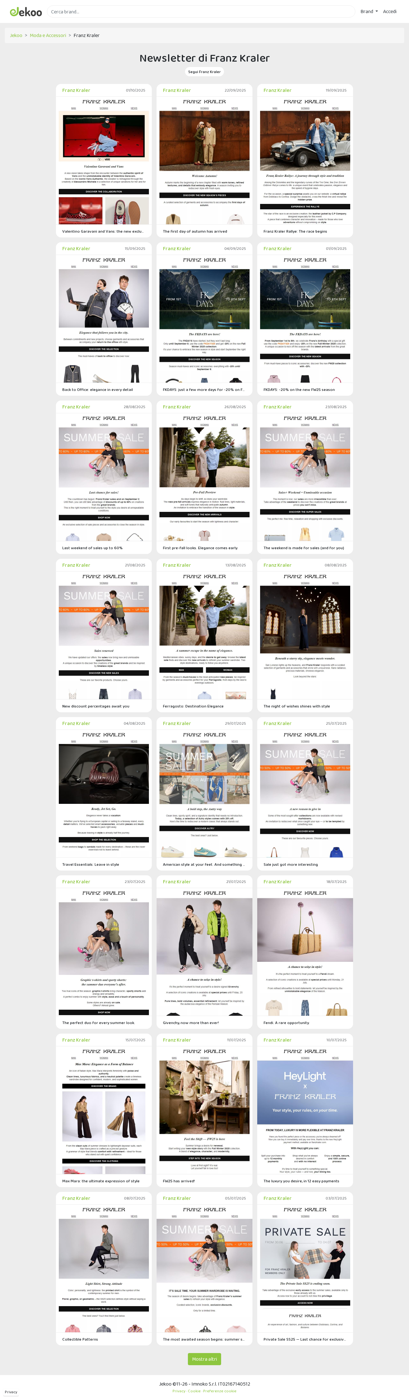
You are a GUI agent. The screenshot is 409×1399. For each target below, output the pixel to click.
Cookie (194, 1391)
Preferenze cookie (219, 1391)
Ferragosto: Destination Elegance (193, 706)
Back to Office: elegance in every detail (97, 389)
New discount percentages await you (95, 706)
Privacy (11, 1392)
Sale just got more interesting (291, 864)
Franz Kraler (76, 90)
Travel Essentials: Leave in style (90, 864)
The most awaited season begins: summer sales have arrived (204, 1339)
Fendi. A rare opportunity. (287, 1023)
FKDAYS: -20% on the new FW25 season (299, 389)
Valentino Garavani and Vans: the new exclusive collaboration (103, 231)
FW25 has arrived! (179, 1181)
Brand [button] (367, 11)
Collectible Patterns (80, 1339)
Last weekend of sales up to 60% (92, 548)
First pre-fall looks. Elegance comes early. (200, 548)
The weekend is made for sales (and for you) (304, 548)
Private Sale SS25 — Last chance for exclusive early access (305, 1339)
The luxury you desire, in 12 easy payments (301, 1181)
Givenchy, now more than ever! (191, 1023)
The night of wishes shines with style (297, 706)
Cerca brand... (61, 21)
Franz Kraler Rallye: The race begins (295, 231)
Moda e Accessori (48, 35)
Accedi (390, 11)
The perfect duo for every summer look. (98, 1023)
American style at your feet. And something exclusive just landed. (204, 864)
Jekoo (16, 35)
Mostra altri (204, 1359)
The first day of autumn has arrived (195, 231)
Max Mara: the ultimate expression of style (101, 1181)
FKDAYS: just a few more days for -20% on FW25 (204, 389)
